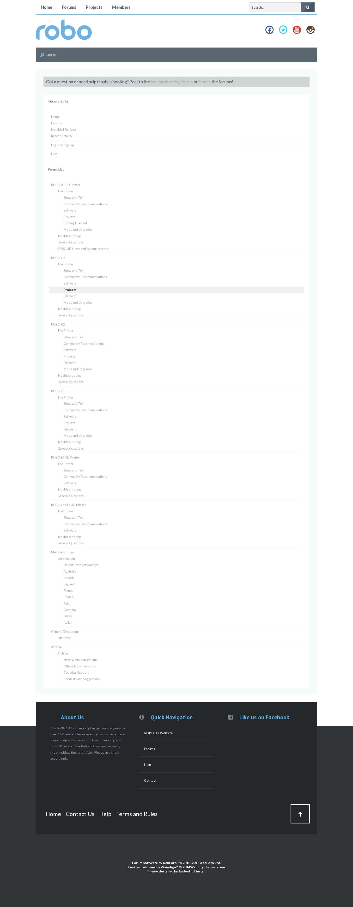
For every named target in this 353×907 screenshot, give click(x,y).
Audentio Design (191, 871)
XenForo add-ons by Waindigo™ (153, 867)
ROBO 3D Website (158, 733)
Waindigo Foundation (207, 867)
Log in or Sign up (62, 145)
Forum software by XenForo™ (176, 863)
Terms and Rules (137, 813)
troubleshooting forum (172, 81)
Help (54, 154)
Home (46, 7)
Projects (94, 7)
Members (121, 7)
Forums (69, 7)
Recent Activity (61, 136)
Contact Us (80, 813)
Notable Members (64, 129)
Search (204, 81)
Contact (150, 780)
